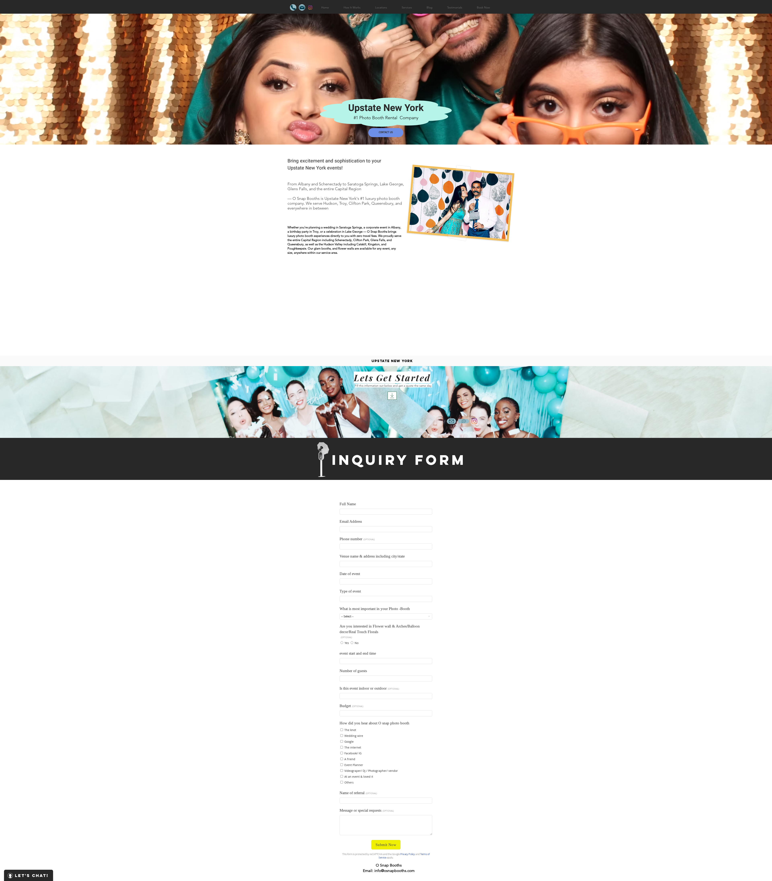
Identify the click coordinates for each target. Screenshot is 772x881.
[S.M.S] (293, 7)
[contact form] (392, 396)
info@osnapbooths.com (394, 870)
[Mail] (302, 7)
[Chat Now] (463, 421)
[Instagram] (310, 7)
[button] (381, 7)
